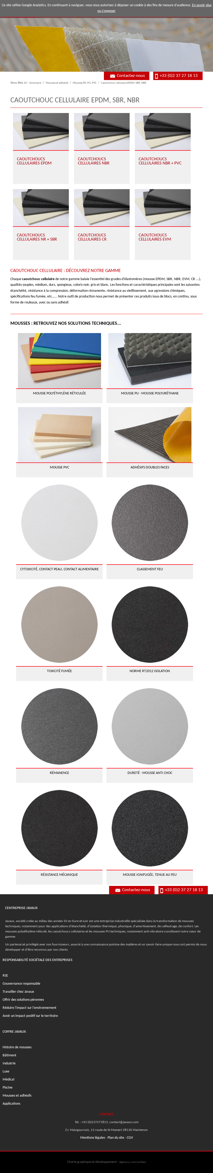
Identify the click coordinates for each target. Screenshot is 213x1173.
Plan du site (116, 1138)
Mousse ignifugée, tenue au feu (150, 875)
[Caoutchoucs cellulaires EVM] (163, 207)
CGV (130, 1138)
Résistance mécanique (59, 875)
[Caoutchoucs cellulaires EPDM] (41, 131)
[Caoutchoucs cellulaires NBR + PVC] (163, 131)
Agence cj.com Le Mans (132, 1162)
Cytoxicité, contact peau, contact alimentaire (59, 569)
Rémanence (59, 773)
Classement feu (150, 569)
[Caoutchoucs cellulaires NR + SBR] (41, 207)
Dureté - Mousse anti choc (150, 773)
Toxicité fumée (59, 671)
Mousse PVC (59, 467)
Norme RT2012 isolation (150, 671)
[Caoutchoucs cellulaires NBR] (102, 131)
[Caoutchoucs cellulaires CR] (102, 207)
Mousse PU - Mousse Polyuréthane (150, 393)
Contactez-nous (131, 76)
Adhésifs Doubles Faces (150, 467)
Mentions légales (92, 1138)
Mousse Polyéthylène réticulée (59, 393)
